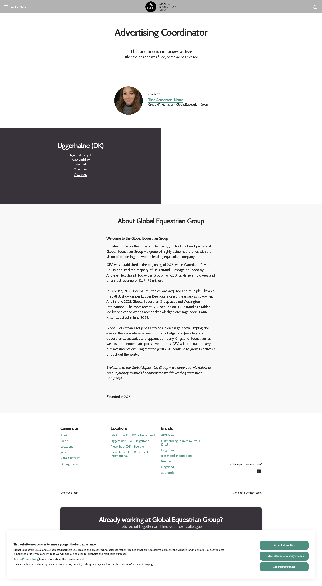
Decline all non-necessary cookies (284, 556)
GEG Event (168, 435)
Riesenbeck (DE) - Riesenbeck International (130, 454)
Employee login (69, 492)
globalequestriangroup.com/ (246, 464)
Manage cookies (71, 464)
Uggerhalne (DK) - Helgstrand (130, 441)
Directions (80, 169)
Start (63, 435)
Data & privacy (70, 458)
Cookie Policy (30, 559)
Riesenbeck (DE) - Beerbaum (129, 446)
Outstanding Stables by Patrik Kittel (180, 442)
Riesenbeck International (177, 456)
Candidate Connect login (247, 492)
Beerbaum (167, 461)
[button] (315, 6)
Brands (65, 441)
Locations (66, 446)
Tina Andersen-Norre (165, 99)
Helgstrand (168, 450)
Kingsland (167, 467)
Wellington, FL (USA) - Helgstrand (133, 435)
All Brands (167, 473)
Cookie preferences (284, 566)
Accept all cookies (284, 545)
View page (80, 174)
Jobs (63, 452)
